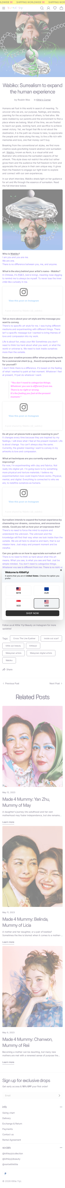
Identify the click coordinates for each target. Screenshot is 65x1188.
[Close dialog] (61, 570)
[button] (18, 591)
